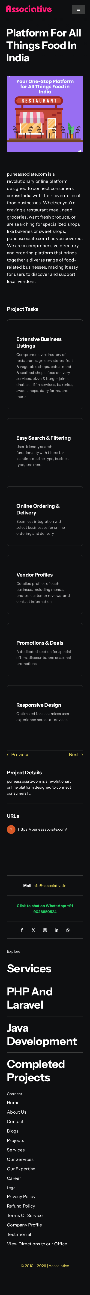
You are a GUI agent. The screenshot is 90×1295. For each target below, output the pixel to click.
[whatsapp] (68, 930)
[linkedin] (56, 930)
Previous (20, 754)
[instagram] (45, 930)
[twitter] (33, 930)
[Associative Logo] (29, 7)
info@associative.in (50, 885)
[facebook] (22, 930)
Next (74, 754)
